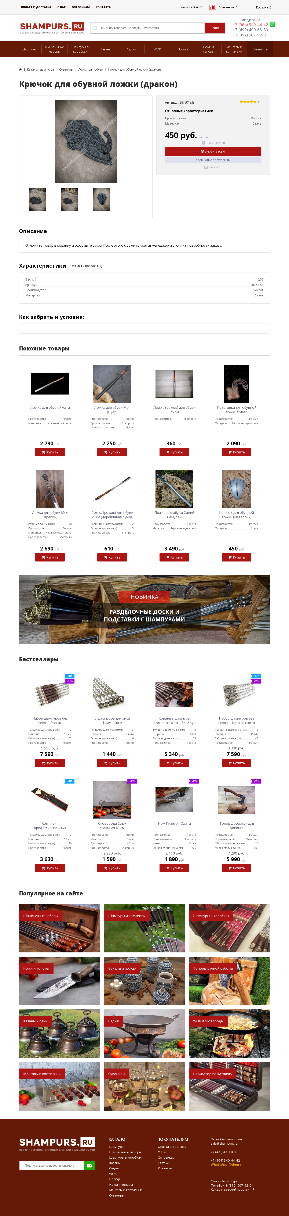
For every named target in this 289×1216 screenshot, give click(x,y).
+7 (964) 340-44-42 (250, 24)
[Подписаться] (89, 1165)
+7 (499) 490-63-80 (250, 29)
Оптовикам (81, 7)
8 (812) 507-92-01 (239, 1185)
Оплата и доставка (36, 7)
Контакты (103, 7)
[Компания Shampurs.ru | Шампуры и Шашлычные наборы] (20, 69)
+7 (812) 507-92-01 (250, 35)
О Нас (61, 7)
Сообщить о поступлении (213, 160)
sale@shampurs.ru (224, 1143)
